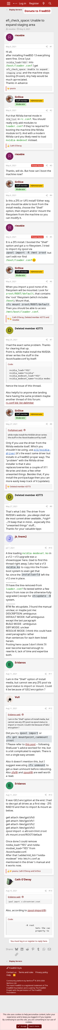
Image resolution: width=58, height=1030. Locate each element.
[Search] (50, 3)
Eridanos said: (14, 714)
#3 (51, 165)
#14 (50, 890)
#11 (50, 674)
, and (30, 318)
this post (30, 744)
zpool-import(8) (37, 910)
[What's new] (44, 3)
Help (8, 975)
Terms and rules (26, 972)
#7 (51, 339)
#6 (51, 281)
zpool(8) (28, 772)
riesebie (11, 29)
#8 (51, 424)
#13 (50, 795)
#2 (51, 110)
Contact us (11, 972)
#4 (51, 195)
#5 (51, 237)
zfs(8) (14, 772)
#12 (50, 708)
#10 (50, 548)
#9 (51, 506)
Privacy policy (41, 972)
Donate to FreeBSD (37, 11)
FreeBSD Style (15, 968)
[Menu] (8, 3)
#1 (51, 46)
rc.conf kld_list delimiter (20, 402)
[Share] (47, 47)
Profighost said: (15, 430)
